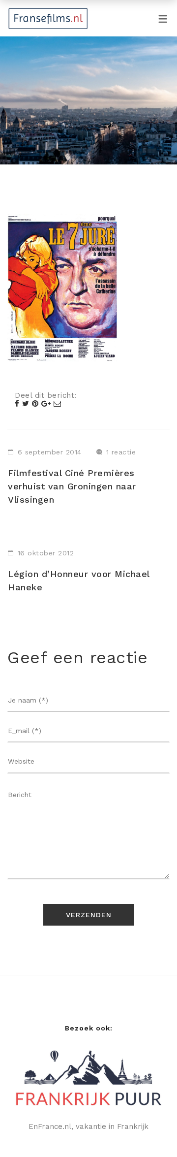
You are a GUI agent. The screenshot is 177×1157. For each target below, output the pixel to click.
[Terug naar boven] (150, 1130)
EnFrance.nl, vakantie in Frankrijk (88, 1126)
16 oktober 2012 (46, 553)
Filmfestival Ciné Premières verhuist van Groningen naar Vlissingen (72, 486)
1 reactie (121, 452)
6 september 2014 (50, 452)
